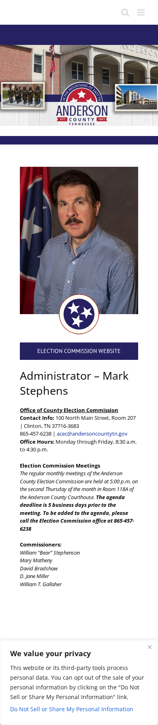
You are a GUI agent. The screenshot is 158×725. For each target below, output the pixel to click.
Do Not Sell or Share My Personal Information (71, 709)
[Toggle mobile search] (125, 12)
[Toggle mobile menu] (141, 12)
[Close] (149, 647)
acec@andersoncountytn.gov (92, 433)
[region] (79, 682)
